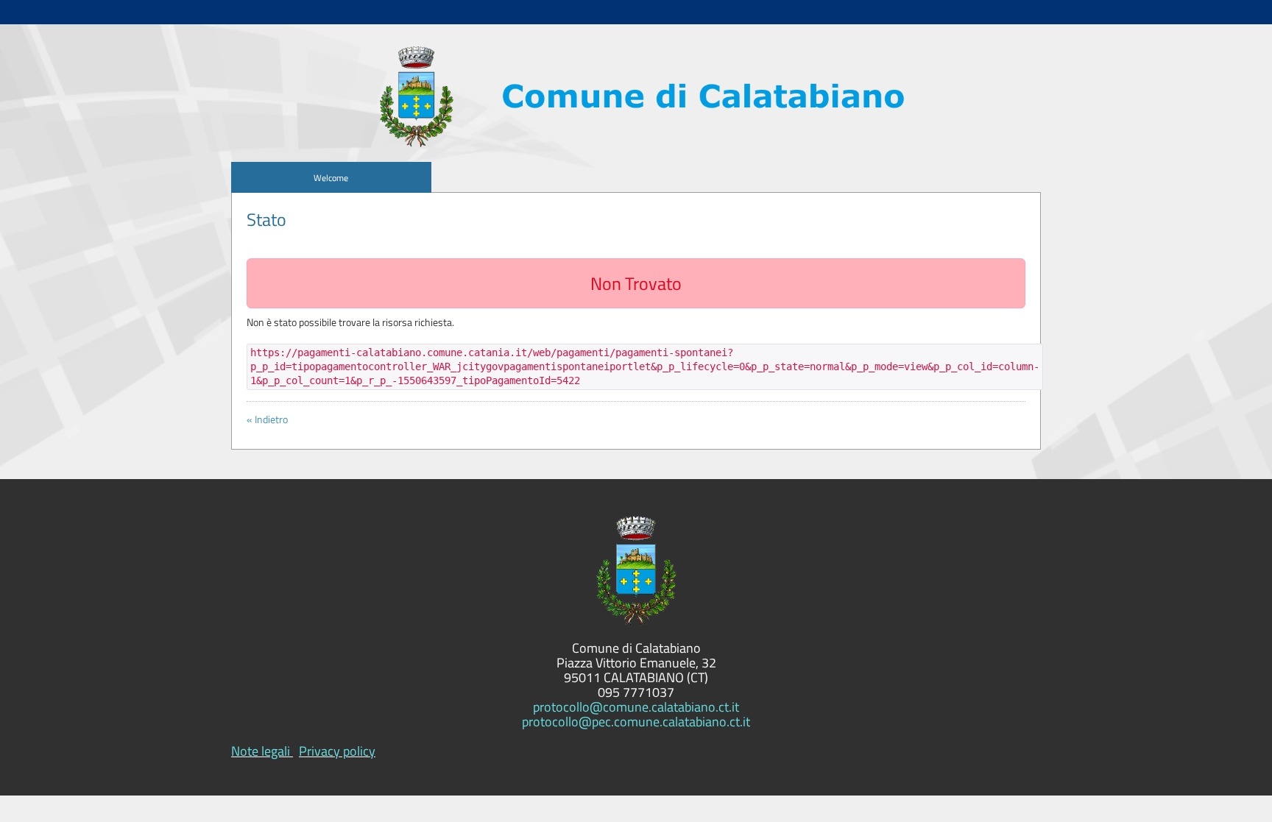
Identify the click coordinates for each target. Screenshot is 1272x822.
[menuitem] (331, 178)
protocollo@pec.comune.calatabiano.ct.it (636, 721)
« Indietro (267, 419)
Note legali (260, 751)
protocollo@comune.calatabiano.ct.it (636, 707)
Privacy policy (337, 751)
